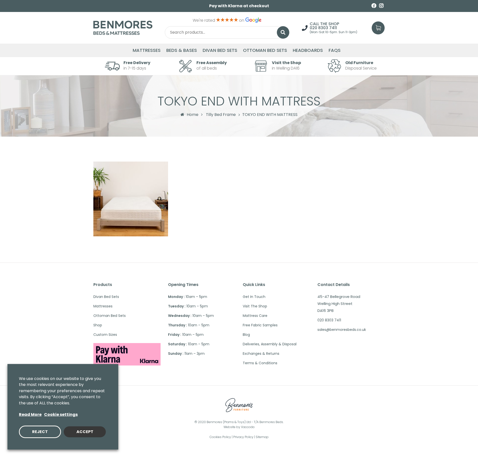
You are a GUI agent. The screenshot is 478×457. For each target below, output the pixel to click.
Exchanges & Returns (261, 353)
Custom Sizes (105, 334)
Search (283, 32)
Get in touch (254, 296)
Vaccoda (247, 427)
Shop (97, 325)
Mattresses (147, 50)
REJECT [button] (40, 432)
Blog (246, 334)
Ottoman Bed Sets (265, 50)
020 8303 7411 (323, 28)
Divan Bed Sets (220, 50)
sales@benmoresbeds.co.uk (341, 329)
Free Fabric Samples (260, 325)
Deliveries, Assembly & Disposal (270, 344)
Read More (30, 414)
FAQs (335, 50)
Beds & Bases (181, 50)
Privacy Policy (243, 437)
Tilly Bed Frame (221, 115)
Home (192, 114)
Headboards (308, 50)
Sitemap (262, 437)
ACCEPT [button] (84, 432)
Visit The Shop (255, 306)
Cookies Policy (220, 437)
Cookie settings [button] (61, 414)
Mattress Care (255, 315)
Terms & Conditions (260, 363)
